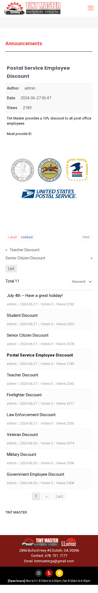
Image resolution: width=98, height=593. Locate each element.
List (11, 268)
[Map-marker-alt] (59, 573)
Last (59, 496)
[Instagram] (38, 573)
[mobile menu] (90, 8)
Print (86, 237)
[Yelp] (49, 573)
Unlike (27, 237)
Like (12, 237)
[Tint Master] (32, 8)
